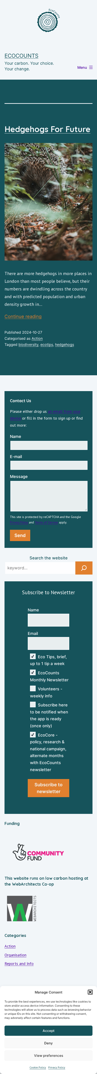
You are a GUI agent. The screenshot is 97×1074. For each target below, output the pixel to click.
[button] (90, 992)
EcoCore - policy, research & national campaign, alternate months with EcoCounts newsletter (48, 752)
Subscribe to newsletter (48, 788)
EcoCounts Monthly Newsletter (49, 676)
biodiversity (28, 344)
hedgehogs (64, 344)
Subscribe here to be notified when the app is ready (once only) (49, 715)
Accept (49, 1031)
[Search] (83, 568)
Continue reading (23, 316)
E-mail (16, 456)
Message (19, 476)
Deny (48, 1043)
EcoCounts (21, 55)
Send (20, 535)
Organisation (15, 955)
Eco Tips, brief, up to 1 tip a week (48, 660)
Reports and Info (19, 963)
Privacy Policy (56, 1067)
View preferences (48, 1055)
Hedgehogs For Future (47, 129)
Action (37, 338)
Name (15, 436)
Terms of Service (46, 522)
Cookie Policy (38, 1067)
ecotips (46, 344)
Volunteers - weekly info (46, 692)
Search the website (49, 558)
